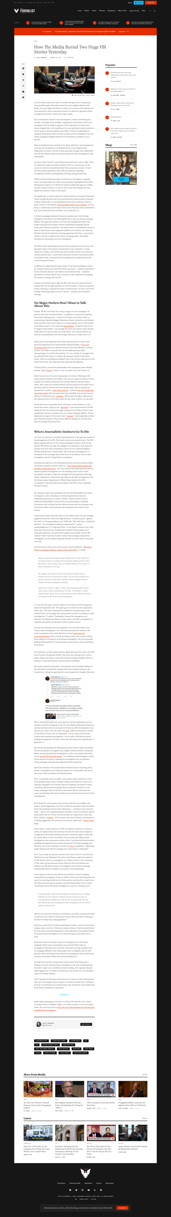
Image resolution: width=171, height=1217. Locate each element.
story (72, 846)
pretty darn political (60, 390)
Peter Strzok (88, 1049)
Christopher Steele (41, 1041)
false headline (68, 326)
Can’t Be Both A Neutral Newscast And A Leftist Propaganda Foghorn (37, 1105)
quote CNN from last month (51, 756)
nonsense (59, 396)
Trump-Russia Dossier (80, 1053)
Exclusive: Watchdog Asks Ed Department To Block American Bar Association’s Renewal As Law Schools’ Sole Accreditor (69, 1150)
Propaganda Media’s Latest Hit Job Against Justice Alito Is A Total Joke (132, 1104)
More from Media (34, 1074)
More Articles (86, 1024)
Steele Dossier (64, 1053)
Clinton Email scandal (59, 1041)
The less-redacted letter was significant (72, 205)
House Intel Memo (68, 1045)
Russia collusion (50, 1053)
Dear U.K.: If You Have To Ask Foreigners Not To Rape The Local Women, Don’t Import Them (36, 1149)
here (67, 731)
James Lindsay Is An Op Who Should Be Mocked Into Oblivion (132, 1147)
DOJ (86, 1041)
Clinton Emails (75, 1041)
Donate (140, 2)
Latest (27, 1118)
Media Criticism (63, 1049)
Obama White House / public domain (84, 95)
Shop (108, 145)
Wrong (49, 370)
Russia (38, 1053)
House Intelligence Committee (44, 1049)
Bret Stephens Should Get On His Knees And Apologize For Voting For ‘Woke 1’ (69, 1105)
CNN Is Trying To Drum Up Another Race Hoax (101, 1104)
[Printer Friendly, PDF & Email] (23, 97)
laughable (64, 407)
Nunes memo (76, 1049)
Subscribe (151, 2)
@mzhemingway (48, 1025)
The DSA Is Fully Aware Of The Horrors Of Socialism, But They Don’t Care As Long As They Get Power (99, 1150)
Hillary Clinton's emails (50, 1045)
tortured (70, 416)
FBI (37, 1045)
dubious (50, 817)
